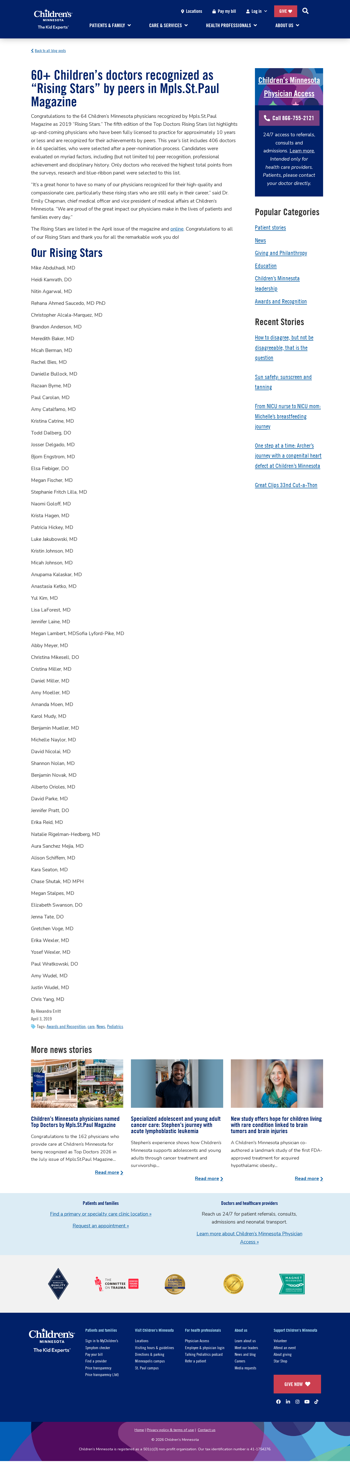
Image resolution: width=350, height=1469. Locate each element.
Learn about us (245, 1340)
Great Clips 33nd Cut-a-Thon (286, 485)
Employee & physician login (204, 1347)
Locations (194, 11)
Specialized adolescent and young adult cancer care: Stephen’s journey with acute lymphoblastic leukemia (176, 1125)
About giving (283, 1354)
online (176, 229)
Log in (257, 11)
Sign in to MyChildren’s (101, 1340)
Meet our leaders (246, 1347)
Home (139, 1429)
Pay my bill (227, 11)
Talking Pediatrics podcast (204, 1354)
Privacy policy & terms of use (170, 1429)
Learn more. (302, 151)
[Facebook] (278, 1401)
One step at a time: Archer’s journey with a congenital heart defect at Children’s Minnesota (288, 455)
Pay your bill (94, 1354)
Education (266, 265)
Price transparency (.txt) (102, 1374)
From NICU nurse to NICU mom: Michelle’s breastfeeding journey (288, 416)
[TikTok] (316, 1401)
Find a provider (96, 1360)
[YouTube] (307, 1401)
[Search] (305, 11)
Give (283, 11)
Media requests (245, 1367)
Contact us (206, 1429)
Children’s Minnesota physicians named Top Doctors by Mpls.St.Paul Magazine (75, 1122)
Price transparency (98, 1367)
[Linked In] (288, 1401)
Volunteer (280, 1340)
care (91, 1026)
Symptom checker (97, 1347)
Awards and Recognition (66, 1026)
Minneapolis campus (150, 1360)
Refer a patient (195, 1360)
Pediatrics (115, 1026)
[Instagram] (297, 1401)
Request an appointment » (101, 1226)
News (101, 1026)
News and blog (245, 1354)
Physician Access (197, 1340)
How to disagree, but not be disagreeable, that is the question (284, 347)
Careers (240, 1360)
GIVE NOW (293, 1384)
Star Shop (280, 1360)
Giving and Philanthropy (281, 252)
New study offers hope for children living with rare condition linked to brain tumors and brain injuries (276, 1125)
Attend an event (285, 1347)
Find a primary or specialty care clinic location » (100, 1214)
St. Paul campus (147, 1367)
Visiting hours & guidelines (154, 1347)
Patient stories (270, 227)
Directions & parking (149, 1354)
